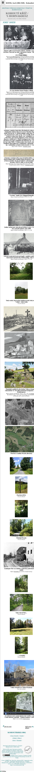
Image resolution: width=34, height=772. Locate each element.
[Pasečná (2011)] (21, 465)
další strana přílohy (28, 727)
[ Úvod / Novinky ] (14, 735)
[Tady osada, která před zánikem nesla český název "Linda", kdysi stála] (21, 271)
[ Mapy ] (19, 738)
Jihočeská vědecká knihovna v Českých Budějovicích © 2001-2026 (12, 746)
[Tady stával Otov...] (21, 583)
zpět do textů (7, 726)
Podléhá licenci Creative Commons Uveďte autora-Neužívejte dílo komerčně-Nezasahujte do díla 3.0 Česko (17, 756)
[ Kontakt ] (19, 740)
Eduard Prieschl (28, 195)
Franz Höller (23, 55)
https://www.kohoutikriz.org (17, 765)
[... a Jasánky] (21, 626)
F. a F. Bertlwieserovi (15, 56)
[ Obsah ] (14, 738)
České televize (26, 718)
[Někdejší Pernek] (21, 508)
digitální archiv (27, 146)
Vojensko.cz (16, 571)
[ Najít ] (14, 740)
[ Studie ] (21, 735)
